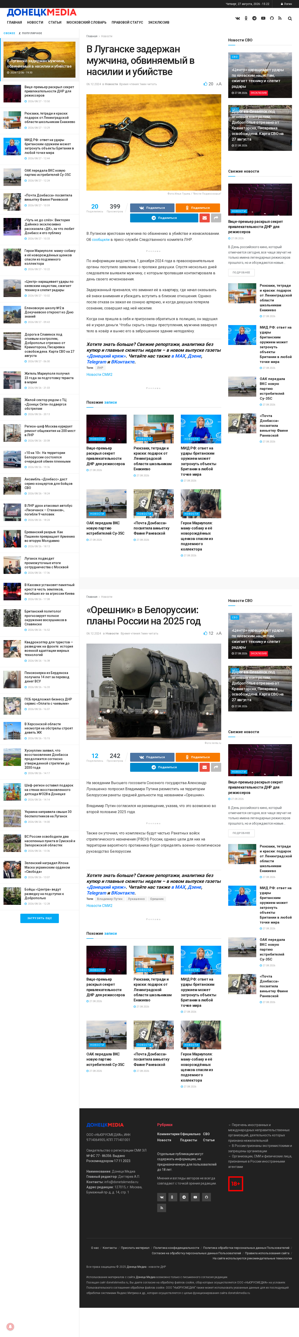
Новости (35, 22)
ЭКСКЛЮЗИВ (259, 92)
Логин (287, 4)
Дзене (194, 356)
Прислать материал (135, 1248)
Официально (190, 1134)
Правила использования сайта (267, 1253)
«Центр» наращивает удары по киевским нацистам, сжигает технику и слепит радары (49, 286)
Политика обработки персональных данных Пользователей (246, 1248)
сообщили (101, 239)
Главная (14, 22)
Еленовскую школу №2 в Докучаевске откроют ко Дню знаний (49, 312)
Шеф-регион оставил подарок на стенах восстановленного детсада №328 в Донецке (49, 789)
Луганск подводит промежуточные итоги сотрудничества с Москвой (46, 563)
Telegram (96, 362)
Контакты (110, 1248)
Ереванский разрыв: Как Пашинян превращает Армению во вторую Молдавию (50, 536)
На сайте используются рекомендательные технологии (252, 1258)
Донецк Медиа (136, 1266)
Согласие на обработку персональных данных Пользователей (196, 1253)
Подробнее (241, 272)
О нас (95, 1248)
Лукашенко (136, 899)
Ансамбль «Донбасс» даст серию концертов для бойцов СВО (48, 483)
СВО (235, 56)
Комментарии (168, 1134)
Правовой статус (127, 22)
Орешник (157, 899)
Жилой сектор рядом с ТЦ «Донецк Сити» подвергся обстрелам (46, 404)
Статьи (54, 22)
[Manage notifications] (10, 1326)
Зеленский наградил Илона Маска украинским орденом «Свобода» (47, 867)
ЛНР (100, 368)
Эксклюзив (158, 22)
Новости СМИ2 (99, 374)
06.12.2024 (93, 84)
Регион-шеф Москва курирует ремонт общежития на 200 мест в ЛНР (50, 430)
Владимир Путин (110, 899)
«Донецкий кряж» (106, 356)
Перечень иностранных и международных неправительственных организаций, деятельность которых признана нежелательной (259, 1132)
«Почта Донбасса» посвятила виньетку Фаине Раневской (151, 528)
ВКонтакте (122, 362)
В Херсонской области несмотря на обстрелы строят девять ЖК (49, 728)
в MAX (178, 356)
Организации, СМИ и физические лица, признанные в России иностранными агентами (260, 1161)
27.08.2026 (95, 470)
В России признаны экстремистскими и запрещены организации (260, 1148)
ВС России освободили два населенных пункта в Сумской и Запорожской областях (50, 841)
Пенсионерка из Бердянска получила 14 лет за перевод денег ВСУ (47, 677)
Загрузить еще (39, 918)
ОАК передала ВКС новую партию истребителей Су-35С (105, 528)
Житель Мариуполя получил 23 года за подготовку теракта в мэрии (49, 378)
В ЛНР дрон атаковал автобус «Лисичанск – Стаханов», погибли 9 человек (48, 510)
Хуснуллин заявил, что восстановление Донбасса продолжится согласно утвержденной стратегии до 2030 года (47, 759)
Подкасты (188, 1140)
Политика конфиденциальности (176, 1248)
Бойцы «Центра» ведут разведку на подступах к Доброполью (44, 894)
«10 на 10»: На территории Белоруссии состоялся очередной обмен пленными (48, 457)
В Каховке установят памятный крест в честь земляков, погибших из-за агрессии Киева (50, 589)
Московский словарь (87, 22)
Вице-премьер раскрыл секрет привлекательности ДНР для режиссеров (49, 91)
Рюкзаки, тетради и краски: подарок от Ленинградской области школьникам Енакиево (50, 118)
